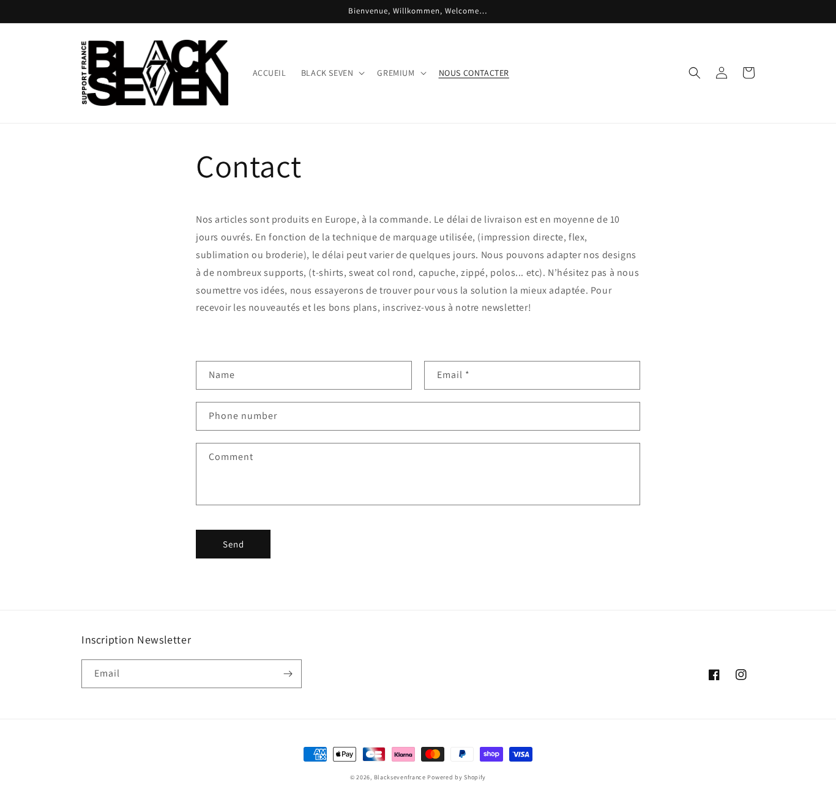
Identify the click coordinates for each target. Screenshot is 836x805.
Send (233, 544)
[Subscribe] (287, 673)
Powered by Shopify (456, 777)
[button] (332, 73)
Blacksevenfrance (400, 777)
